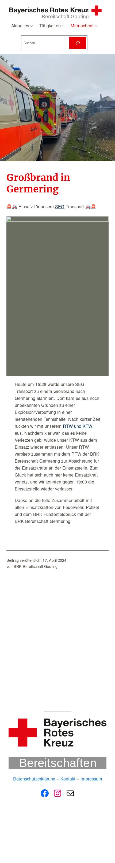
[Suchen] (77, 43)
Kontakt (67, 778)
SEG (59, 206)
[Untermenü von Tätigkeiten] (63, 25)
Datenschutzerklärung (34, 778)
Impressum (91, 778)
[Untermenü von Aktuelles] (31, 25)
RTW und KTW (77, 426)
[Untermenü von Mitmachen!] (96, 25)
